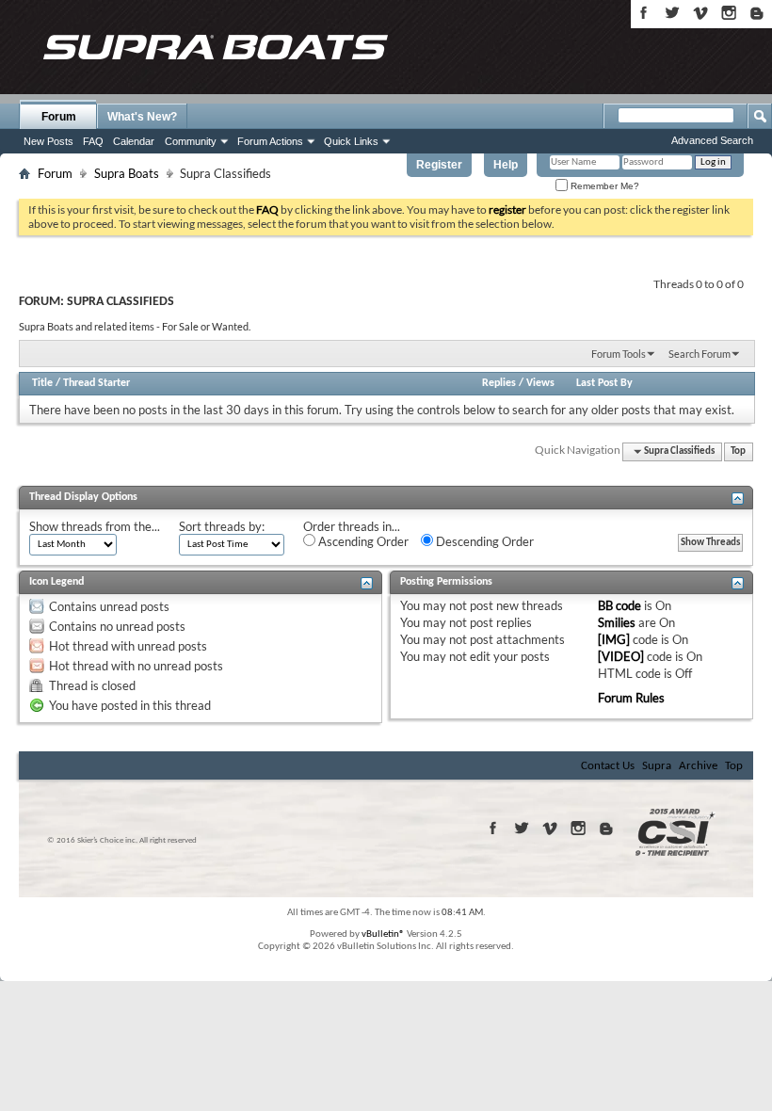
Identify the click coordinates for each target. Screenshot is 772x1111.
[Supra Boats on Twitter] (672, 12)
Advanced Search (712, 140)
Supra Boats (126, 173)
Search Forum (699, 353)
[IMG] (614, 639)
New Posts (48, 141)
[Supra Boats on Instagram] (729, 12)
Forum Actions (270, 141)
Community (191, 141)
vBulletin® (383, 934)
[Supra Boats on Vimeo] (700, 12)
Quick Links (351, 141)
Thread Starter (96, 383)
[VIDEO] (621, 656)
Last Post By (604, 383)
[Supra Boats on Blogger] (757, 12)
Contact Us (608, 766)
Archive (698, 766)
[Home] (214, 47)
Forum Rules (631, 697)
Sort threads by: (222, 526)
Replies (499, 383)
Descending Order (483, 541)
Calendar (133, 141)
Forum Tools (618, 353)
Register (439, 164)
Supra (656, 766)
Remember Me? (603, 186)
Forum (58, 116)
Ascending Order (362, 541)
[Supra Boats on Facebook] (644, 12)
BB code (619, 605)
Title (42, 383)
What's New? (142, 116)
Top (738, 451)
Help (505, 164)
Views (540, 383)
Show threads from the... (94, 526)
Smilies (616, 622)
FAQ (93, 141)
